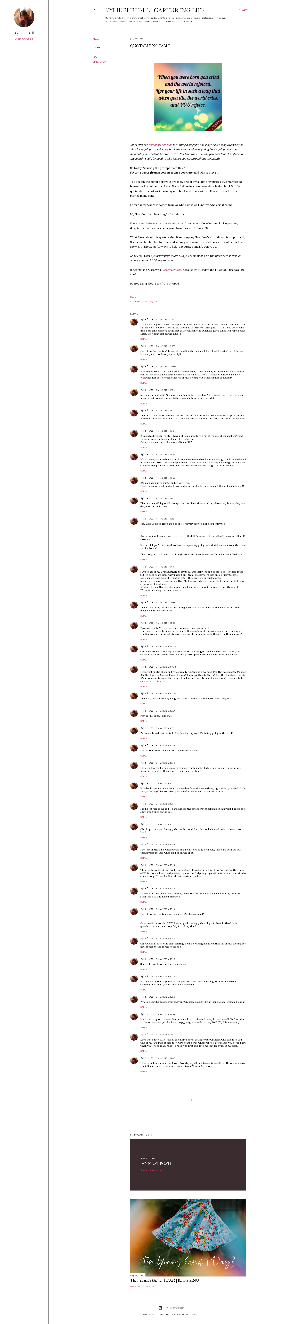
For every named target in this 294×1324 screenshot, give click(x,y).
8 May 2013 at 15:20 (165, 997)
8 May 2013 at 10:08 (166, 693)
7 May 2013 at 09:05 (166, 366)
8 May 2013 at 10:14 (165, 888)
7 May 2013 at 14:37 (165, 454)
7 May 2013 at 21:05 (165, 623)
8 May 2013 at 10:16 (165, 938)
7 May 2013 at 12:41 (165, 410)
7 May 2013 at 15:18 (165, 498)
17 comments (155, 1170)
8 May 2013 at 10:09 (166, 728)
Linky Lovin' (100, 61)
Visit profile (24, 39)
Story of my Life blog (159, 144)
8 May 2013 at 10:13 (165, 865)
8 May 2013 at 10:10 (165, 763)
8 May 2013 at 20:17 (165, 1034)
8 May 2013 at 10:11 (165, 783)
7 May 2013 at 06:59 (165, 346)
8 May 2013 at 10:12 (165, 824)
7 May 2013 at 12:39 (165, 390)
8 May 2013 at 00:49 (166, 646)
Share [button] (96, 39)
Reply (143, 339)
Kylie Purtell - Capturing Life (154, 10)
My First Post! (156, 1163)
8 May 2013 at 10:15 (165, 909)
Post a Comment (146, 1286)
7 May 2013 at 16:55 (165, 518)
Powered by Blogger (174, 1307)
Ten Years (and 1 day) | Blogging (164, 1280)
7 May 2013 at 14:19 (165, 431)
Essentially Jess (171, 269)
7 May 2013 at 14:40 (165, 478)
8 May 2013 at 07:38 (166, 667)
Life (95, 57)
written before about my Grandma (158, 223)
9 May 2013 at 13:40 (165, 1058)
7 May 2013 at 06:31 (165, 319)
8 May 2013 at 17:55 (165, 1014)
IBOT (96, 52)
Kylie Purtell (147, 319)
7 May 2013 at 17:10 (165, 566)
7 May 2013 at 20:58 (166, 602)
